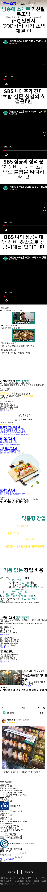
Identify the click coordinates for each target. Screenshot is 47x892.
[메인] (8, 3)
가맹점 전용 (11, 872)
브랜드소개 (34, 4)
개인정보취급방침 (7, 859)
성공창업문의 (19, 857)
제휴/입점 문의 (28, 872)
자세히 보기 (5, 411)
